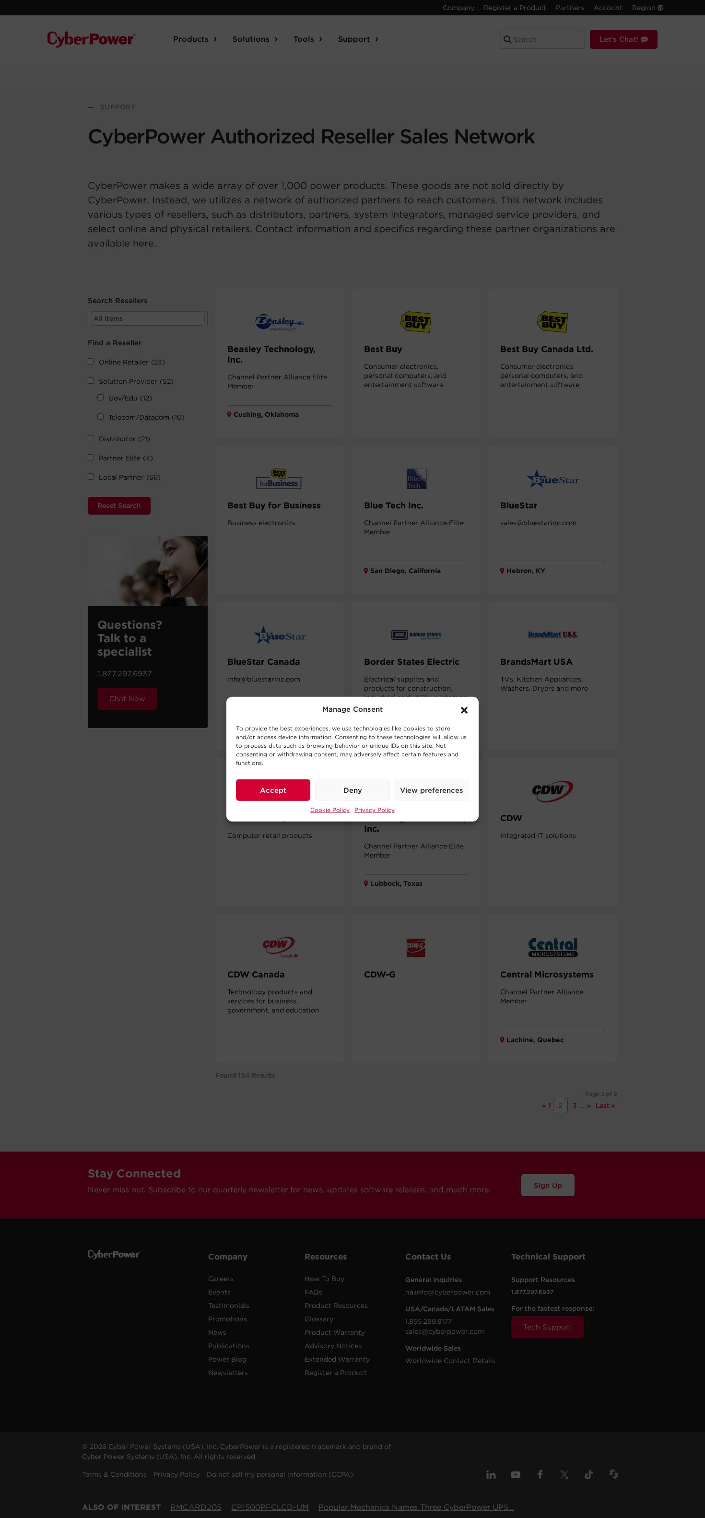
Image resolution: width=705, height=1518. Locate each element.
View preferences (431, 790)
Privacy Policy (374, 809)
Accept (273, 790)
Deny (352, 790)
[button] (464, 709)
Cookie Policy (330, 809)
